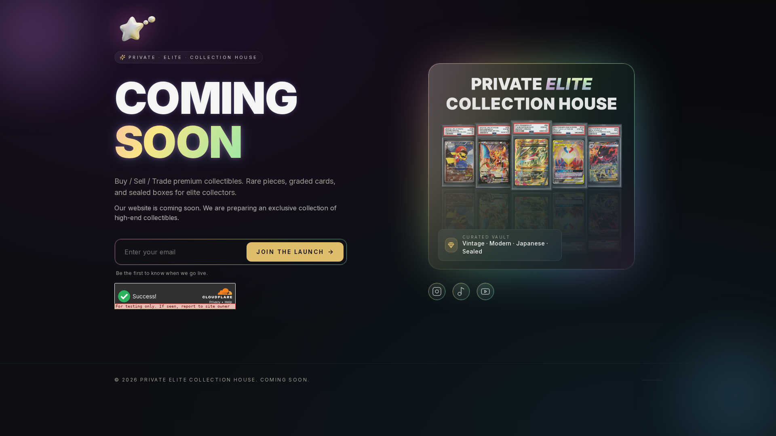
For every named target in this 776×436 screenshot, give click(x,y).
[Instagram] (437, 291)
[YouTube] (485, 291)
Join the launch (290, 251)
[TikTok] (461, 291)
